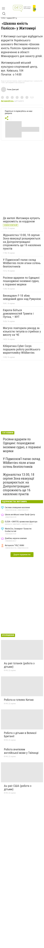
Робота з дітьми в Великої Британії (20, 734)
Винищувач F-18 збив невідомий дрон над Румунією (22, 297)
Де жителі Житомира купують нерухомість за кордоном (21, 219)
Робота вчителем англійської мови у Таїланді (21, 751)
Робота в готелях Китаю (19, 699)
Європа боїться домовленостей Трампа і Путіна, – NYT (18, 313)
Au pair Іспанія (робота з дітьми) (19, 665)
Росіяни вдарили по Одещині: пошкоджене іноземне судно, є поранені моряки (21, 281)
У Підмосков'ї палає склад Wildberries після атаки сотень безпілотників (22, 263)
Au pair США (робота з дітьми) (17, 787)
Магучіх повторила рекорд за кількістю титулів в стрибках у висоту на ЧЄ (22, 331)
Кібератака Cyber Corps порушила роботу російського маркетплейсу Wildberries (21, 349)
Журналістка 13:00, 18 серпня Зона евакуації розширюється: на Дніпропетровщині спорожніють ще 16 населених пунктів (22, 241)
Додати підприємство (22, 554)
